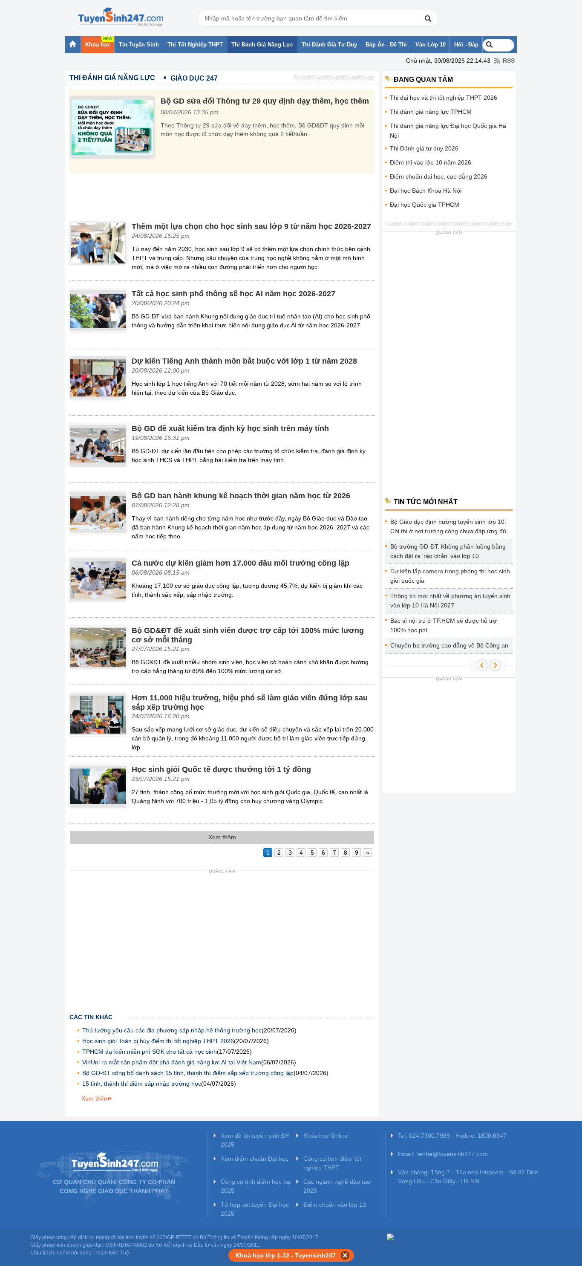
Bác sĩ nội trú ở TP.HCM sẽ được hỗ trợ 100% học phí (443, 625)
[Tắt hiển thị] (345, 1255)
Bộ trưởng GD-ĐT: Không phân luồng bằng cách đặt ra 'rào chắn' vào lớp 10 (448, 551)
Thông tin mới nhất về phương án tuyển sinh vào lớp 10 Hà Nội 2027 (450, 601)
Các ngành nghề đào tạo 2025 (336, 1186)
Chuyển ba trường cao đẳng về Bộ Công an (449, 645)
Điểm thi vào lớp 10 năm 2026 (430, 162)
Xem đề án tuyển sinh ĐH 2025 (255, 1140)
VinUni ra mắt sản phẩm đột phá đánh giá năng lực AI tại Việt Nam (171, 1062)
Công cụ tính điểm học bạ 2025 (255, 1186)
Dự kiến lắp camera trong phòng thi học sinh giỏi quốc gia (450, 576)
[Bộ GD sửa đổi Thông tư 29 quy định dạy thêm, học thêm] (116, 129)
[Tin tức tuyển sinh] (120, 17)
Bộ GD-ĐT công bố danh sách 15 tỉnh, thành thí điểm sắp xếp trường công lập (188, 1072)
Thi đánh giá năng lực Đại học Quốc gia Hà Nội (448, 130)
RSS (509, 60)
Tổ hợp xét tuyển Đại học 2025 (255, 1209)
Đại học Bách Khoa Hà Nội (425, 190)
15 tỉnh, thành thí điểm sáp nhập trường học (141, 1083)
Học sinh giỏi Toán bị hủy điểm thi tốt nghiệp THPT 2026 (158, 1041)
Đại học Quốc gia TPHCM (424, 204)
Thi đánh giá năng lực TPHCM (431, 111)
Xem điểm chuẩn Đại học (254, 1158)
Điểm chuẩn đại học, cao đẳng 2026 (438, 176)
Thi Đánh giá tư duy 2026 (424, 148)
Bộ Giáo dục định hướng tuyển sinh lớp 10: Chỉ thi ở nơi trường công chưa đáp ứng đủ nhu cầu (448, 528)
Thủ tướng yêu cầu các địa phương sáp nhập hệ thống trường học (172, 1030)
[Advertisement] (224, 194)
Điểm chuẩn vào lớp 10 (334, 1204)
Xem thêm (95, 1098)
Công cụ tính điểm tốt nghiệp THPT (332, 1163)
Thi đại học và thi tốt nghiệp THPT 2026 (443, 97)
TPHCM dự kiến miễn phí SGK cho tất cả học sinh (149, 1051)
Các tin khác (90, 1017)
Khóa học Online (325, 1135)
